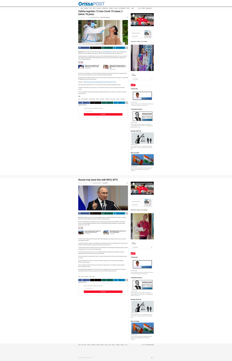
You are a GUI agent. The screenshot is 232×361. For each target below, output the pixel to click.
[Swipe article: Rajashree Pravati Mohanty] (142, 226)
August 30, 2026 (134, 102)
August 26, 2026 (134, 144)
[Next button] (153, 58)
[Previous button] (132, 58)
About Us (113, 344)
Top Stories (107, 17)
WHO (90, 276)
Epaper (143, 8)
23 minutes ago (113, 69)
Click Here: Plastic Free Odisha (139, 41)
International (105, 8)
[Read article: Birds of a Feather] (142, 159)
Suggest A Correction (82, 104)
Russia (82, 276)
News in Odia (148, 8)
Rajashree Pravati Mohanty (141, 235)
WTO (94, 276)
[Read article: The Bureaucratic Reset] (142, 116)
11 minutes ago (88, 68)
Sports (128, 8)
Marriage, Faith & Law (136, 131)
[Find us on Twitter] (153, 358)
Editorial (102, 344)
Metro (94, 8)
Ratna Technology (150, 344)
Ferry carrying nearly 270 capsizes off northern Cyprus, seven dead (93, 231)
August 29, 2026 (134, 122)
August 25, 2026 (134, 166)
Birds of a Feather (135, 152)
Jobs (126, 344)
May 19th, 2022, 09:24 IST (95, 17)
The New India (134, 88)
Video (139, 8)
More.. (133, 8)
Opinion (106, 344)
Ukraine (86, 276)
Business (111, 8)
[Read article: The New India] (142, 95)
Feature (116, 8)
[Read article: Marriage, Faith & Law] (142, 138)
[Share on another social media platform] (126, 48)
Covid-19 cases (107, 51)
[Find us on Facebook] (151, 358)
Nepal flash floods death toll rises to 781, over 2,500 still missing (117, 231)
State (90, 8)
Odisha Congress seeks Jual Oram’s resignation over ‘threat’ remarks (92, 66)
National (99, 8)
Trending (86, 8)
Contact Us (122, 344)
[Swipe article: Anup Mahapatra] (142, 58)
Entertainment (122, 8)
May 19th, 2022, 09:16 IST (97, 182)
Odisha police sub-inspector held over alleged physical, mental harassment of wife (117, 66)
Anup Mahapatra (138, 67)
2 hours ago (87, 233)
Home (82, 8)
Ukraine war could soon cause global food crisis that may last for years (100, 82)
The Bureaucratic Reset (136, 109)
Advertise (117, 344)
